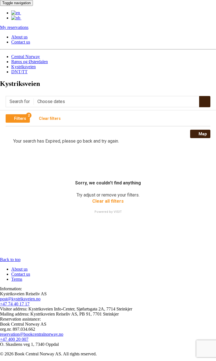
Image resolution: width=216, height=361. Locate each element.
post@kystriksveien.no (20, 298)
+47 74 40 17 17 (15, 303)
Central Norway (25, 56)
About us (19, 37)
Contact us (20, 42)
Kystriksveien (23, 66)
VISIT (118, 212)
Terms (16, 279)
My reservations (14, 27)
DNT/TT (19, 71)
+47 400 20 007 (14, 339)
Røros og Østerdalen (29, 61)
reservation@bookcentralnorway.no (31, 334)
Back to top (10, 259)
